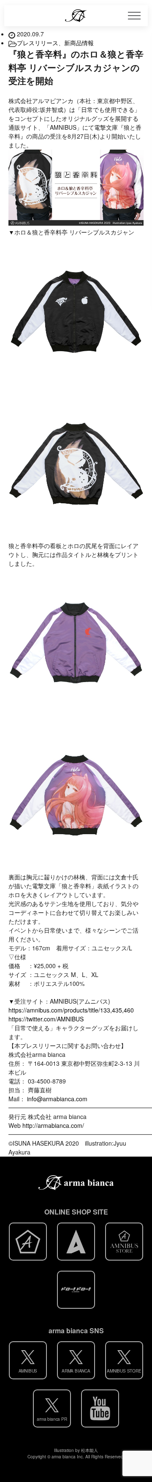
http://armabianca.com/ (53, 1125)
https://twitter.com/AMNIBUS (46, 1019)
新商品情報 (79, 42)
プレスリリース (37, 42)
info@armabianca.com (57, 1098)
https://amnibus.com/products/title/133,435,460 (71, 1010)
